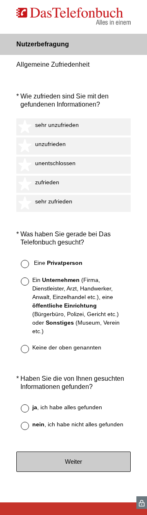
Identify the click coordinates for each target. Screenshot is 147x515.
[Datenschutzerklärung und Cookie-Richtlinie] (141, 502)
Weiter (73, 461)
